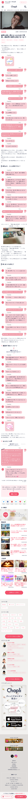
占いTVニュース (14, 781)
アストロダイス (22, 672)
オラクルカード (20, 648)
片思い (19, 618)
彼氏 (4, 42)
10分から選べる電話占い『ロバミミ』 (14, 777)
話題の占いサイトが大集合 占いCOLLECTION (14, 785)
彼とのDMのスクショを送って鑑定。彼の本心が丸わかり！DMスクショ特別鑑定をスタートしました (7, 584)
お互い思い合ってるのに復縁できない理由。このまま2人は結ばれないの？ (19, 539)
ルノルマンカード (11, 648)
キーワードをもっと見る (14, 636)
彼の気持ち (10, 40)
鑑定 (4, 31)
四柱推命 (13, 644)
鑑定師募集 (14, 766)
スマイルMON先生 (11, 670)
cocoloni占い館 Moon (14, 779)
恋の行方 (14, 614)
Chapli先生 (13, 511)
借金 (16, 40)
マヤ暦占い (10, 646)
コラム (5, 607)
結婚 (4, 621)
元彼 (4, 624)
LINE (17, 624)
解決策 (22, 40)
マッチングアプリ (7, 630)
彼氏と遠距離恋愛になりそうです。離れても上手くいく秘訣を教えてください (19, 552)
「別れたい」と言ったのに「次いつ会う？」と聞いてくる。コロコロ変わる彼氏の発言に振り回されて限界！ (21, 570)
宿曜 (9, 644)
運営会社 (14, 760)
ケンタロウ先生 (10, 664)
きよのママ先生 (10, 642)
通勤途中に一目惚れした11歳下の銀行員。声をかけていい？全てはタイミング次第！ (7, 570)
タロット (12, 517)
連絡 (21, 621)
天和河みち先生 (10, 658)
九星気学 (18, 644)
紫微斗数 (23, 644)
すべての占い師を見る (14, 679)
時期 (21, 614)
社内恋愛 (5, 627)
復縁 (16, 621)
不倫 (23, 627)
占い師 (12, 604)
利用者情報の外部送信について (14, 769)
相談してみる (14, 494)
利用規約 (14, 764)
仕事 (18, 627)
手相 (18, 654)
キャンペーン (21, 604)
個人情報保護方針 (14, 767)
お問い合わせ (14, 762)
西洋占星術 (10, 660)
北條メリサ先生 (10, 652)
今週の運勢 (5, 618)
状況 (4, 40)
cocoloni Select (14, 788)
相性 (10, 621)
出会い (10, 624)
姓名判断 (9, 649)
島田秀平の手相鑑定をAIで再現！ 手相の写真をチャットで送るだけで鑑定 (21, 584)
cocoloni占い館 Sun (14, 786)
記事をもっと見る (14, 592)
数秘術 (14, 654)
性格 (12, 627)
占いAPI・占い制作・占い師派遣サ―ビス (14, 783)
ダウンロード (23, 2)
